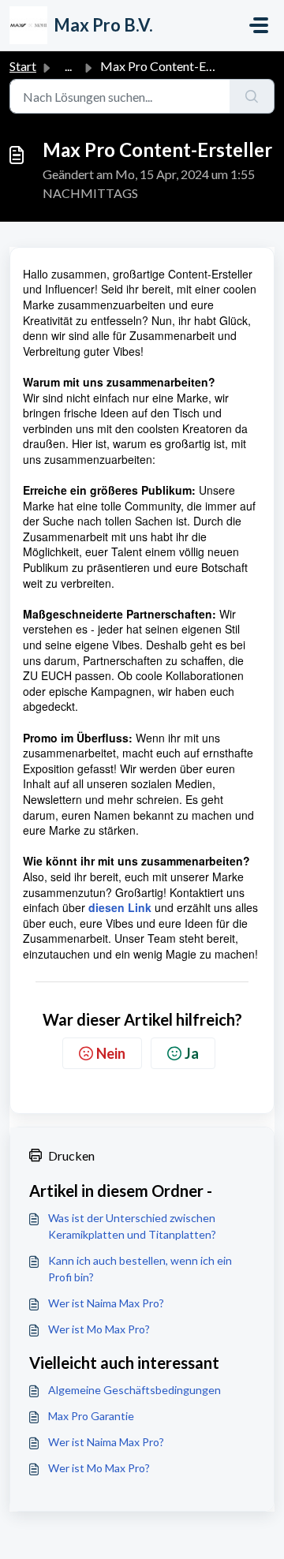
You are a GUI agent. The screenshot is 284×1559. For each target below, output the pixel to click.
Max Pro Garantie (91, 1416)
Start (22, 65)
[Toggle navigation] (259, 25)
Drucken (71, 1155)
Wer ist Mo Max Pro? (99, 1329)
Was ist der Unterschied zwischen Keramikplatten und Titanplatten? (132, 1226)
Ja (192, 1053)
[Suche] (252, 96)
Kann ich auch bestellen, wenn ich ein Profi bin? (140, 1269)
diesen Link (119, 907)
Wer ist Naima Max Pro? (106, 1303)
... (68, 65)
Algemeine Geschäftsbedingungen (134, 1389)
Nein (110, 1053)
